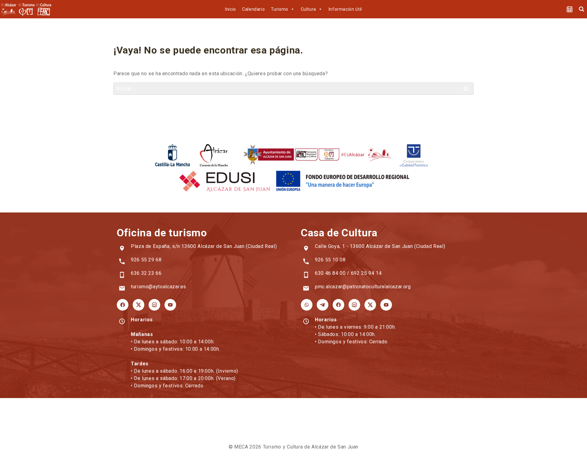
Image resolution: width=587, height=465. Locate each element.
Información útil (345, 9)
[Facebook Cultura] (338, 305)
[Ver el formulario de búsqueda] (581, 9)
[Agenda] (569, 9)
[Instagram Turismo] (154, 305)
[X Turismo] (138, 305)
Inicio (230, 9)
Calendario (253, 9)
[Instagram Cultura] (354, 305)
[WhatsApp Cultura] (306, 305)
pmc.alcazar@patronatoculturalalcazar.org (363, 287)
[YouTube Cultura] (386, 305)
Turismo (279, 9)
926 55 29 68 (146, 260)
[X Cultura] (370, 305)
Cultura (308, 9)
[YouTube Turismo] (170, 305)
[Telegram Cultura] (322, 305)
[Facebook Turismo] (122, 305)
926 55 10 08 (330, 260)
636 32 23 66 (146, 273)
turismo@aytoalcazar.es (158, 287)
